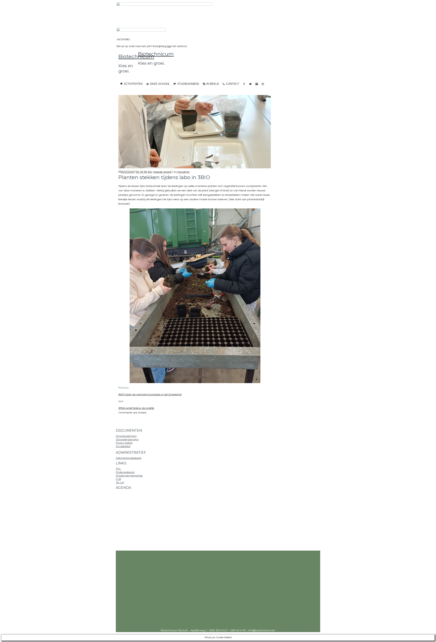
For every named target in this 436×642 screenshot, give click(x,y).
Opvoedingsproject (127, 439)
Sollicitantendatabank (128, 458)
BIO (150, 172)
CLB (118, 479)
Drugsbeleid (123, 446)
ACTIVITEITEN (133, 83)
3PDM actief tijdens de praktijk (136, 408)
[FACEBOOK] (244, 83)
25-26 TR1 (141, 172)
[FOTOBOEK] (257, 83)
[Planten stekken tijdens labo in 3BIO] (194, 167)
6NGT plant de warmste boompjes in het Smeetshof (150, 394)
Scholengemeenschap (129, 475)
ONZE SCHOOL (160, 83)
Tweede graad (162, 172)
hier (169, 46)
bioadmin (184, 172)
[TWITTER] (250, 83)
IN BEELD (212, 83)
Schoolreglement (126, 436)
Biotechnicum (136, 56)
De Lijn (120, 482)
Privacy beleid (124, 442)
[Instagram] (263, 83)
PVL (118, 468)
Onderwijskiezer (125, 472)
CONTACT (232, 83)
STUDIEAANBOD (188, 83)
